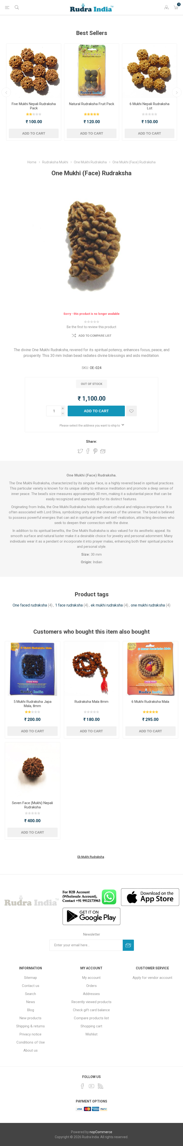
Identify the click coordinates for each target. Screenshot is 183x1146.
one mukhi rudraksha (148, 605)
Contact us (30, 986)
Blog (30, 1010)
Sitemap (30, 978)
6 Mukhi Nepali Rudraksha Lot (149, 106)
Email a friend (103, 451)
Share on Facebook (88, 451)
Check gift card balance (91, 1010)
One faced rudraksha (30, 605)
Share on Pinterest (95, 451)
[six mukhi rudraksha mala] (150, 668)
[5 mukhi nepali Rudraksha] (33, 71)
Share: (91, 441)
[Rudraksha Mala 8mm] (91, 668)
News (30, 1002)
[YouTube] (91, 1086)
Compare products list (91, 1018)
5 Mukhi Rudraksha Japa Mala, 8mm (32, 703)
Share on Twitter (80, 451)
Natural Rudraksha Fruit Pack (91, 104)
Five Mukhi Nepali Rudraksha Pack (34, 106)
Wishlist (91, 1034)
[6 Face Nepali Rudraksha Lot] (149, 71)
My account (91, 978)
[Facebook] (82, 1086)
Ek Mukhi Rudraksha (90, 857)
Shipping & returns (30, 1026)
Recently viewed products (91, 1002)
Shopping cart (91, 1026)
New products (30, 1018)
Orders (91, 986)
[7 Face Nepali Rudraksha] (32, 769)
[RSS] (100, 1086)
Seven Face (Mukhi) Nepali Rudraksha (32, 805)
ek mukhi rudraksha (107, 605)
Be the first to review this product (91, 327)
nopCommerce (101, 1132)
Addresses (91, 994)
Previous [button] (6, 92)
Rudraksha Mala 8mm (91, 701)
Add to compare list (94, 335)
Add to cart (33, 133)
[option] (34, 92)
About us (30, 1050)
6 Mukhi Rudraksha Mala (150, 701)
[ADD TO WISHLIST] (131, 411)
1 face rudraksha (69, 605)
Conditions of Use (30, 1042)
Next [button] (177, 92)
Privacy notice (30, 1034)
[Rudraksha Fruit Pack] (91, 71)
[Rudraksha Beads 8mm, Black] (32, 668)
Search (30, 994)
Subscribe (128, 945)
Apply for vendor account (152, 978)
